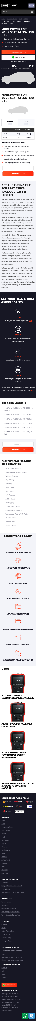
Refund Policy (6, 938)
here (30, 321)
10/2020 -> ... (6, 21)
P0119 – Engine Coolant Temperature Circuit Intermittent (14, 755)
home (3, 19)
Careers (4, 924)
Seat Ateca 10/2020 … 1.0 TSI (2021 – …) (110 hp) (18, 409)
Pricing (4, 928)
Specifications (12, 19)
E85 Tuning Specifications (11, 912)
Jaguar (4, 844)
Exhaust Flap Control (13, 506)
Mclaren (4, 847)
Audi (3, 821)
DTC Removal (10, 495)
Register (5, 978)
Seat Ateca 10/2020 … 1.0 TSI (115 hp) (18, 427)
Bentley (4, 863)
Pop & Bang (10, 480)
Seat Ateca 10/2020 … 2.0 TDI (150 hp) (18, 419)
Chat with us (19, 57)
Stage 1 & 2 (6, 883)
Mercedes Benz (7, 827)
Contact (4, 968)
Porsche (4, 834)
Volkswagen (6, 830)
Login (3, 974)
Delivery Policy (7, 941)
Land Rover (5, 840)
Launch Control (11, 525)
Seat (20, 19)
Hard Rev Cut (10, 522)
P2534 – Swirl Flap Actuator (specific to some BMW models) (18, 786)
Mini (3, 867)
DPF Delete (10, 487)
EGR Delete (10, 491)
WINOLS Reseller (12, 476)
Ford (3, 837)
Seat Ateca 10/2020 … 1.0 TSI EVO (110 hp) (18, 433)
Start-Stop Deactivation (14, 510)
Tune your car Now (18, 52)
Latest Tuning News (8, 931)
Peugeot (5, 870)
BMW (3, 824)
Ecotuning (9, 484)
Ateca (26, 19)
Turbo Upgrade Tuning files (11, 915)
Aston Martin (6, 860)
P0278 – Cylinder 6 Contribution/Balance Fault (18, 696)
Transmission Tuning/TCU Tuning (17, 514)
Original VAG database (9, 908)
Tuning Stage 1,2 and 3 (13, 469)
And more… (5, 873)
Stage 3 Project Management (12, 886)
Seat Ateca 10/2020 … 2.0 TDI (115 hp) (18, 423)
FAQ (3, 971)
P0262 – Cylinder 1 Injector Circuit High (17, 725)
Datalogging (10, 503)
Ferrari (4, 853)
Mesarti (4, 857)
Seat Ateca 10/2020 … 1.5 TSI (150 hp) (18, 415)
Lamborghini (6, 850)
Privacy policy (6, 934)
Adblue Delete (11, 499)
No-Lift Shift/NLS (12, 518)
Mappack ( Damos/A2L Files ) (16, 472)
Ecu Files (5, 905)
